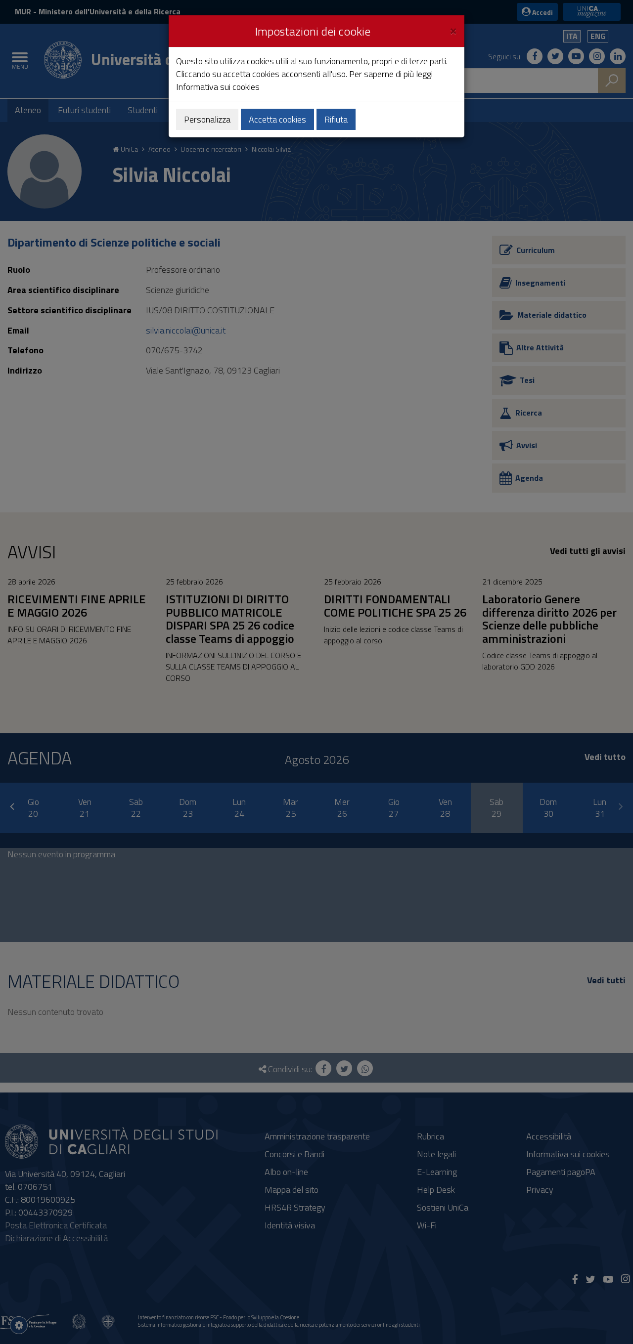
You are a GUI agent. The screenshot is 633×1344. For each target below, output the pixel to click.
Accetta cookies (277, 119)
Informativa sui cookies (218, 86)
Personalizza (207, 119)
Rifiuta (336, 119)
